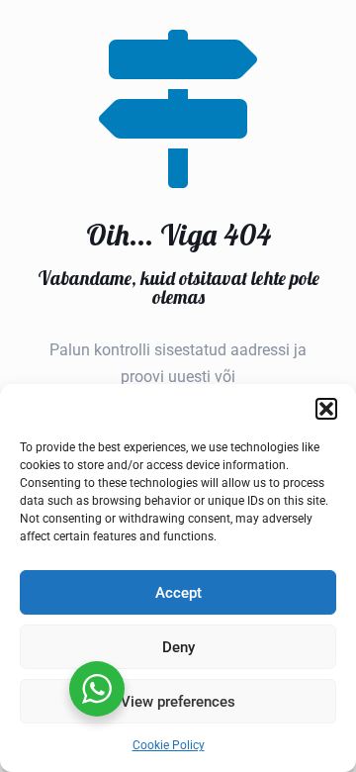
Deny (178, 647)
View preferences (178, 702)
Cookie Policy (169, 745)
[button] (326, 409)
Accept (178, 593)
